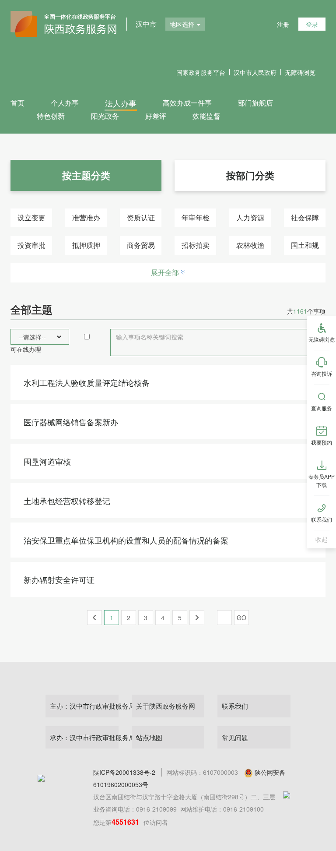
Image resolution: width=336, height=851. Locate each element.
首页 (17, 103)
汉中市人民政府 (255, 72)
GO (241, 617)
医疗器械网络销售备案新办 (71, 421)
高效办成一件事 (187, 103)
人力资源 (250, 217)
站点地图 (149, 737)
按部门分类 (250, 175)
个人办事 (65, 103)
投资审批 (32, 245)
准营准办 (86, 217)
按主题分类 (86, 175)
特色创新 (51, 116)
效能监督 (206, 116)
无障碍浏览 (300, 72)
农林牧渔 (250, 245)
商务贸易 (141, 245)
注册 (283, 24)
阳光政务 (105, 116)
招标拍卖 (196, 245)
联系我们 (235, 705)
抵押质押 (86, 245)
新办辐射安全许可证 (59, 579)
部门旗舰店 (255, 103)
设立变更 (32, 217)
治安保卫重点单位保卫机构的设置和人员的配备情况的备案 (126, 540)
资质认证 (141, 217)
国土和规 (305, 245)
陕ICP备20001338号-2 (124, 772)
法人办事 (120, 103)
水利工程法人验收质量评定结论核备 (87, 382)
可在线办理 (25, 349)
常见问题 (235, 737)
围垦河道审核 (47, 461)
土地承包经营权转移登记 (67, 500)
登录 (312, 24)
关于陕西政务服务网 (165, 705)
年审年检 (196, 217)
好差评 (155, 116)
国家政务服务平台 (200, 72)
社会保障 (305, 217)
